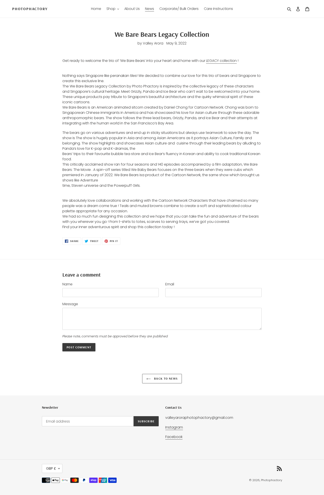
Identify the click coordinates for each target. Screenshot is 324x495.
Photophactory (29, 8)
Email (169, 284)
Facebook (173, 436)
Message (70, 304)
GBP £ (51, 468)
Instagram (174, 427)
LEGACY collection (221, 60)
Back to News (165, 378)
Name (67, 284)
